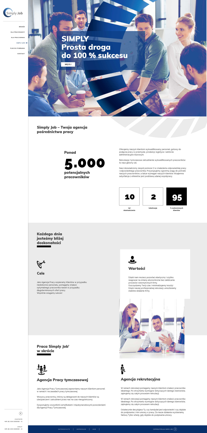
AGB (94, 429)
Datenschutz (64, 429)
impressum (81, 429)
